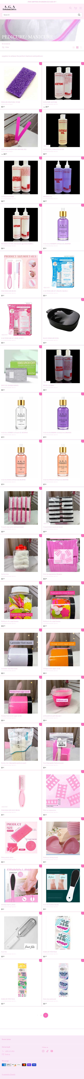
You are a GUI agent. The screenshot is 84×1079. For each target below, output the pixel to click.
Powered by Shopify (8, 1074)
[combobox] (42, 15)
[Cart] (75, 8)
